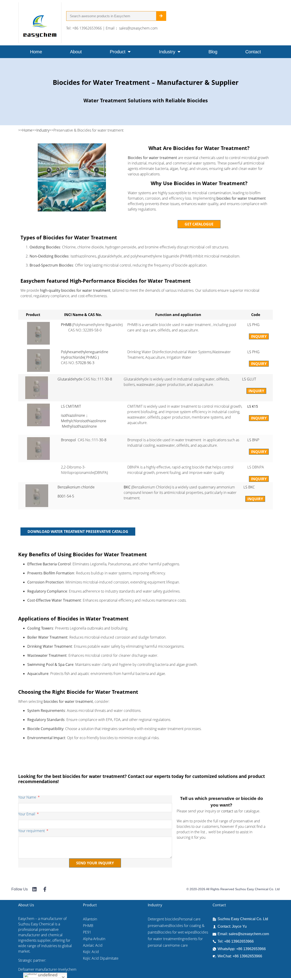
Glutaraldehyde (70, 379)
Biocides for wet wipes (176, 932)
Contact (253, 51)
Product (117, 51)
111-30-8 (105, 379)
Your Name (27, 797)
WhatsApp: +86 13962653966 (242, 949)
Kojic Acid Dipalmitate (100, 958)
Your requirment (32, 831)
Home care (179, 945)
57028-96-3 (85, 362)
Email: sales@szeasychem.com (243, 934)
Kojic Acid (91, 951)
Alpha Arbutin (94, 938)
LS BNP (253, 439)
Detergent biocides (163, 919)
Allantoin (90, 919)
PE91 (87, 932)
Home (36, 51)
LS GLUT (249, 379)
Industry (167, 51)
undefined (47, 975)
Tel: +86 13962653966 (236, 941)
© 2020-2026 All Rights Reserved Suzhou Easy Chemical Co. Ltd (233, 889)
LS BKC (249, 487)
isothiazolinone (73, 415)
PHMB (88, 925)
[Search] (161, 16)
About (76, 51)
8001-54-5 (66, 496)
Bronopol (69, 439)
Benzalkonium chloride (76, 487)
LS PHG (253, 324)
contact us (229, 811)
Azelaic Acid (93, 945)
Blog (212, 51)
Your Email (27, 814)
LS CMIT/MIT (71, 406)
